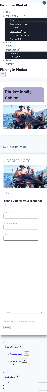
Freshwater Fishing (16, 39)
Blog (8, 60)
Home (9, 12)
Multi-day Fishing (16, 57)
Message (8, 312)
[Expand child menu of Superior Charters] (26, 24)
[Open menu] (3, 74)
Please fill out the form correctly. (19, 321)
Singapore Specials (22, 35)
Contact (10, 64)
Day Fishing (14, 53)
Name (11, 212)
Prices (9, 42)
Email (11, 223)
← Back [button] (7, 193)
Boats (9, 45)
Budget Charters (15, 20)
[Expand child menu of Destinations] (24, 50)
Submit (7, 327)
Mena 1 (17, 27)
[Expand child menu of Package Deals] (25, 32)
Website (7, 234)
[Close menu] (0, 337)
